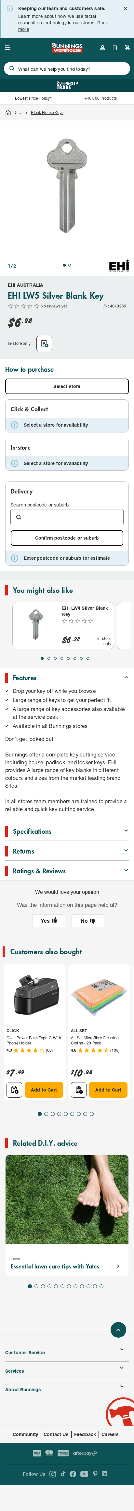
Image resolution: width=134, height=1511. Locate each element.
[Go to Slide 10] (88, 1286)
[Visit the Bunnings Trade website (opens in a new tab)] (67, 85)
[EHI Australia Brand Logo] (119, 266)
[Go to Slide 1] (64, 265)
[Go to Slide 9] (92, 1114)
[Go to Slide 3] (55, 658)
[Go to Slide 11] (95, 1286)
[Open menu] (8, 48)
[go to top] (118, 1330)
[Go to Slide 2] (69, 265)
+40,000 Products (101, 98)
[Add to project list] (44, 343)
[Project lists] (115, 48)
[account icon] (102, 48)
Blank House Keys (47, 112)
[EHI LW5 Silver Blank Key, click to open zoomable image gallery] (67, 187)
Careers (110, 1434)
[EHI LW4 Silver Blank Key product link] (36, 625)
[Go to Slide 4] (61, 658)
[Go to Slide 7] (81, 658)
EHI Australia (25, 285)
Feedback (85, 1434)
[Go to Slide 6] (75, 658)
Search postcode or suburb (40, 504)
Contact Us (56, 1434)
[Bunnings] (67, 50)
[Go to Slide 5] (68, 658)
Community (25, 1434)
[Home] (8, 112)
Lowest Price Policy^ (33, 98)
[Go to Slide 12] (101, 1286)
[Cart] (127, 48)
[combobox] (67, 68)
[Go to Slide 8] (88, 658)
